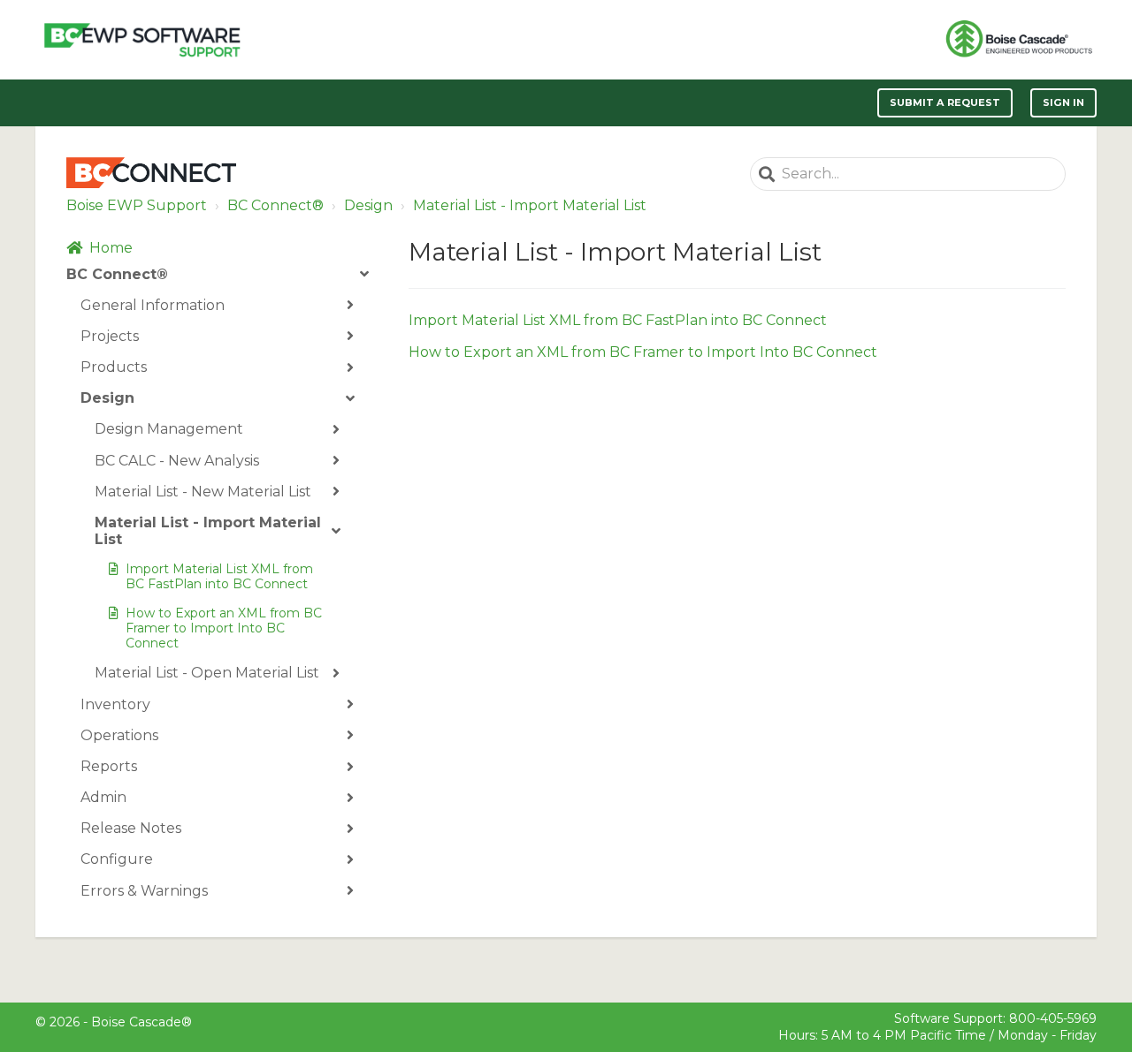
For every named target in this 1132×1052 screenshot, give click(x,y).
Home (111, 247)
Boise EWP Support (136, 205)
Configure (116, 859)
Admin (103, 797)
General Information (152, 305)
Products (113, 367)
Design (368, 205)
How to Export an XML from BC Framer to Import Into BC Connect (224, 628)
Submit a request (945, 102)
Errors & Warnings (144, 890)
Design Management (169, 428)
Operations (119, 735)
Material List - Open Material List (207, 672)
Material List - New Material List (203, 491)
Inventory (115, 704)
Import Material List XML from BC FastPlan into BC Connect (219, 576)
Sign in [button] (1063, 102)
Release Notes (130, 828)
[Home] (142, 40)
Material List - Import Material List (529, 205)
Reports (108, 766)
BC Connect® (275, 205)
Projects (109, 336)
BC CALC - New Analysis (177, 460)
